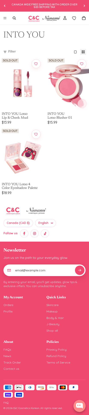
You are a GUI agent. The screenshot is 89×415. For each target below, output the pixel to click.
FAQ (6, 402)
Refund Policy (56, 356)
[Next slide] (84, 6)
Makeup (52, 311)
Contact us (11, 369)
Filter (12, 51)
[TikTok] (45, 233)
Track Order (12, 362)
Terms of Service (58, 362)
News (7, 356)
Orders (8, 305)
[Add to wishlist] (36, 63)
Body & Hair (55, 318)
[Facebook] (24, 233)
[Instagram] (34, 233)
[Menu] (5, 18)
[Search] (14, 18)
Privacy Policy (56, 349)
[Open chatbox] (79, 406)
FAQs (7, 349)
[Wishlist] (74, 18)
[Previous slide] (5, 6)
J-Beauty (52, 324)
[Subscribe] (79, 270)
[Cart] (84, 18)
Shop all (52, 331)
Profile (8, 311)
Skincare (52, 305)
